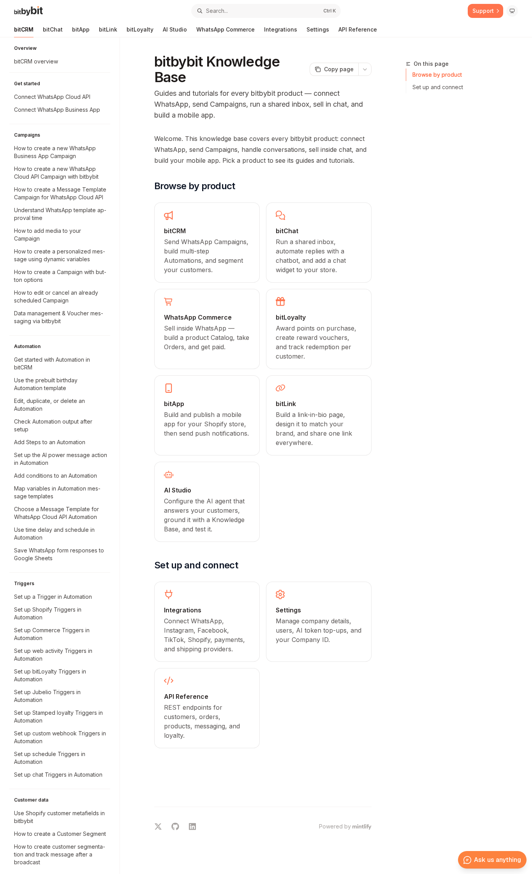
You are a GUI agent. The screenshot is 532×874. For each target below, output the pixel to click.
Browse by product (437, 74)
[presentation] (64, 455)
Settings (318, 29)
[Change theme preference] (512, 11)
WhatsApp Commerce (225, 29)
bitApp (81, 29)
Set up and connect (437, 87)
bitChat (53, 29)
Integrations (280, 29)
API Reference (357, 29)
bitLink (108, 29)
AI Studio (175, 29)
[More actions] (365, 69)
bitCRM (23, 29)
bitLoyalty (140, 29)
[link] (207, 242)
